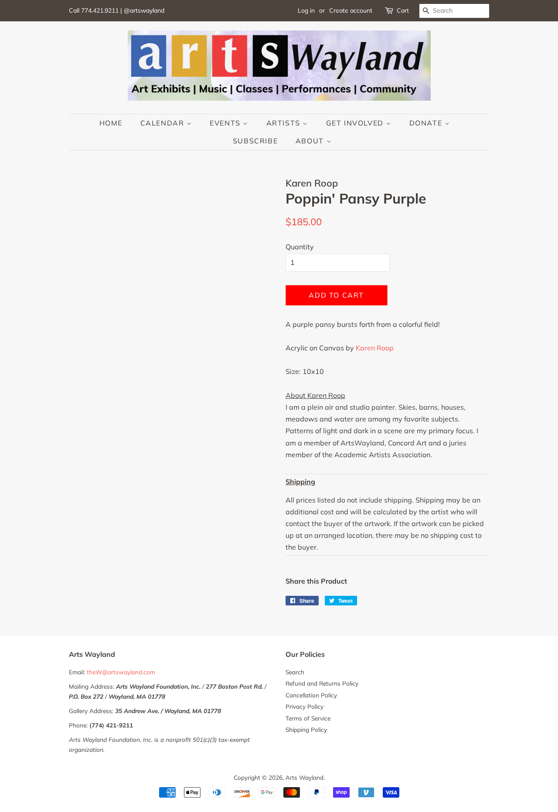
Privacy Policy (304, 706)
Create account (350, 10)
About (311, 140)
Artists (284, 123)
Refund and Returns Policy (322, 683)
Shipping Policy (306, 729)
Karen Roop (375, 347)
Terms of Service (308, 718)
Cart (403, 10)
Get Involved (356, 123)
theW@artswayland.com (121, 672)
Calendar (163, 123)
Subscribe (255, 140)
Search (295, 672)
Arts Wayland (304, 777)
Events (226, 123)
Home (110, 123)
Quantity (300, 246)
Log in (306, 10)
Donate (427, 123)
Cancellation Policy (311, 695)
